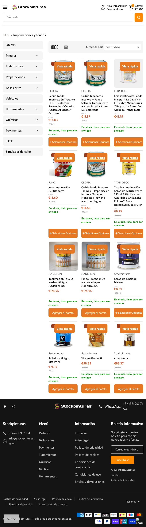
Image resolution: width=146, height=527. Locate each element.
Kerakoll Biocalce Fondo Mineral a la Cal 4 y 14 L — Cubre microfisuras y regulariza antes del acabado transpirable (128, 102)
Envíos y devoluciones (90, 482)
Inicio (6, 35)
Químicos (45, 462)
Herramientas (48, 476)
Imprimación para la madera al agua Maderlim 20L (60, 282)
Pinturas (44, 433)
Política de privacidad (89, 447)
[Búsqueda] (139, 17)
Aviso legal (82, 440)
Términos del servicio (21, 504)
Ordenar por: (94, 47)
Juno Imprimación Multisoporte (59, 189)
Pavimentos (47, 447)
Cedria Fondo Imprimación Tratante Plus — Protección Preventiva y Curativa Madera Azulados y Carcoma (61, 104)
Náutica (44, 469)
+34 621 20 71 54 (133, 406)
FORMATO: (55, 219)
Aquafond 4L (122, 358)
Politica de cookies (87, 455)
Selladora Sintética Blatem (125, 280)
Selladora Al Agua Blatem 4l (59, 360)
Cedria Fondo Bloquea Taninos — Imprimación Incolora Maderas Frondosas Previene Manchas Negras (95, 194)
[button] (7, 7)
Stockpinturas (14, 423)
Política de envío (62, 499)
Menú (43, 423)
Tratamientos (48, 455)
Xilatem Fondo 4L (91, 358)
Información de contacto (53, 504)
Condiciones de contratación (85, 464)
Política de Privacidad (123, 480)
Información (85, 423)
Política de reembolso (90, 499)
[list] (66, 47)
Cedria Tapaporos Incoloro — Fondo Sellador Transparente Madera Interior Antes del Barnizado (94, 102)
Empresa (81, 433)
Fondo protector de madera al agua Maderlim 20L (93, 282)
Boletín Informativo (127, 423)
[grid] (54, 47)
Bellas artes (47, 440)
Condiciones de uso (88, 474)
